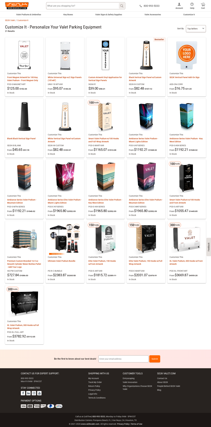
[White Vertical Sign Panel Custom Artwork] (65, 116)
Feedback (209, 247)
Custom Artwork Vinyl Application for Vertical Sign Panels (105, 79)
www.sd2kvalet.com (90, 424)
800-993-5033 (98, 416)
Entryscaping (128, 378)
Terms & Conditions (97, 398)
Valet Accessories (153, 14)
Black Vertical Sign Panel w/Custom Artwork (145, 79)
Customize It (189, 14)
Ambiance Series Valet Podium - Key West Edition (186, 140)
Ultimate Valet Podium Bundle (61, 261)
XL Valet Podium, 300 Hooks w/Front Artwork (186, 262)
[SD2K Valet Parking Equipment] (17, 5)
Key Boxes (68, 14)
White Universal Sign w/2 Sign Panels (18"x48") (65, 79)
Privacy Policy (94, 390)
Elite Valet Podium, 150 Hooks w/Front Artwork (102, 262)
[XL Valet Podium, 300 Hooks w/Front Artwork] (187, 239)
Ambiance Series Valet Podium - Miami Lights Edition (143, 140)
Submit (155, 359)
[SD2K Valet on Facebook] (23, 393)
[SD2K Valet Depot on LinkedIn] (28, 393)
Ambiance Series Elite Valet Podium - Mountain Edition (146, 201)
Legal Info (92, 394)
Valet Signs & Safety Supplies (108, 14)
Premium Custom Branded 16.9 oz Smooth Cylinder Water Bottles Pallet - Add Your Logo (24, 264)
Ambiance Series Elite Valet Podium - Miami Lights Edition (65, 201)
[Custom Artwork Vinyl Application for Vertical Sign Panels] (105, 55)
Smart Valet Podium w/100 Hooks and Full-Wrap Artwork (103, 140)
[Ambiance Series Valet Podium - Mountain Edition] (24, 178)
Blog (159, 390)
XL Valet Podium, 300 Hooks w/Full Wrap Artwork (23, 326)
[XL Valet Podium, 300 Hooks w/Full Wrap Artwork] (24, 303)
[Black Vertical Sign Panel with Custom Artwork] (146, 55)
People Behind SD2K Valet (168, 386)
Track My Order (95, 382)
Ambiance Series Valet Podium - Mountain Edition (21, 201)
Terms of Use (136, 424)
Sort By (180, 28)
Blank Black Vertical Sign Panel (21, 138)
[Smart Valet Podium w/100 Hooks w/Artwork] (187, 178)
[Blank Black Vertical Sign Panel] (24, 116)
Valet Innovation (130, 382)
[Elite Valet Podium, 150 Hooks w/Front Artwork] (105, 239)
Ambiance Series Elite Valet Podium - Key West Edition (105, 201)
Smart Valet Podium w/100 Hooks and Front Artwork (185, 201)
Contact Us (162, 378)
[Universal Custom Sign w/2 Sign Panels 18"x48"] (65, 55)
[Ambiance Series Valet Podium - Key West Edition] (187, 116)
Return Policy (94, 386)
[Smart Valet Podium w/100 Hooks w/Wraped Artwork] (105, 116)
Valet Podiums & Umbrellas (28, 14)
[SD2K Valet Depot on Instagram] (34, 393)
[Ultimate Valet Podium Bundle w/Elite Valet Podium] (65, 239)
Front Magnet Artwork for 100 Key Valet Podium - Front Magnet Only (22, 79)
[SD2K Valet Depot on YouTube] (39, 393)
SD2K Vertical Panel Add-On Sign (185, 77)
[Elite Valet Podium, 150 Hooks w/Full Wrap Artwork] (146, 239)
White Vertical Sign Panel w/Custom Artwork (64, 140)
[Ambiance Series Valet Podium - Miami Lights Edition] (146, 116)
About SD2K (162, 382)
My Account (93, 378)
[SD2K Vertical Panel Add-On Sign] (187, 55)
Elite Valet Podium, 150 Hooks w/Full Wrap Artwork (145, 262)
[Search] (122, 6)
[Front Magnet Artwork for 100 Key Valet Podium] (24, 55)
